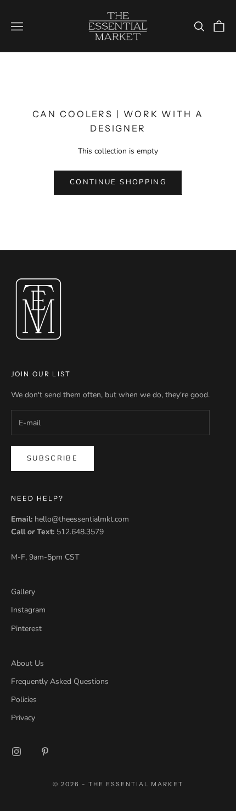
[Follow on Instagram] (16, 751)
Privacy (23, 718)
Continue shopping (118, 182)
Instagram (28, 610)
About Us (27, 663)
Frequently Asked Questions (60, 681)
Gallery (23, 592)
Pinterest (26, 628)
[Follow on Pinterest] (45, 751)
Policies (24, 699)
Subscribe (52, 458)
